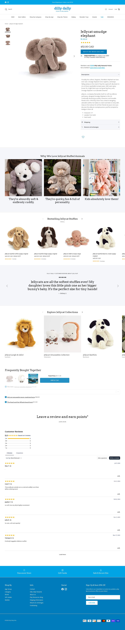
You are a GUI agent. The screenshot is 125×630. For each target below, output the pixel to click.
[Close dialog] (99, 293)
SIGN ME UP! (82, 329)
